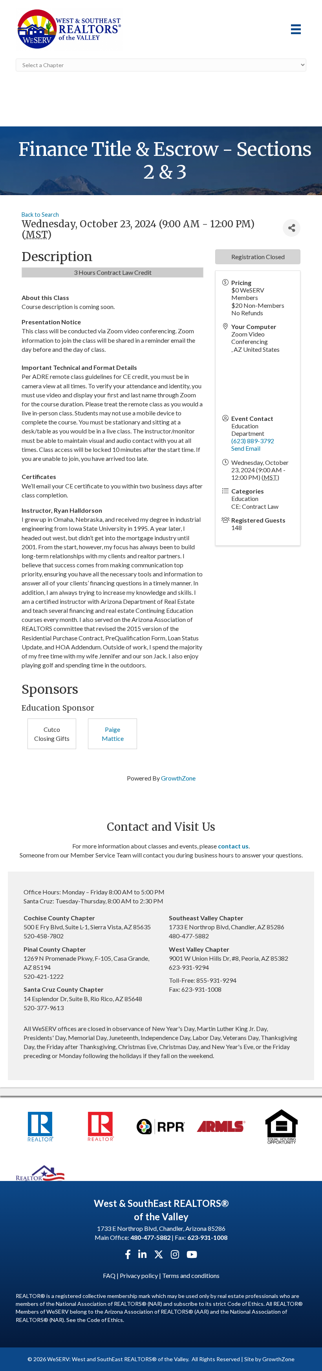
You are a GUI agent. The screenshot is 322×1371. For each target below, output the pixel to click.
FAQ (109, 1275)
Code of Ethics (105, 1319)
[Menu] (295, 29)
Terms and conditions (191, 1275)
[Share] (291, 228)
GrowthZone (178, 778)
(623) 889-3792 (252, 440)
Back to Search (40, 214)
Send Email (245, 448)
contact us (233, 846)
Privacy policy (139, 1275)
